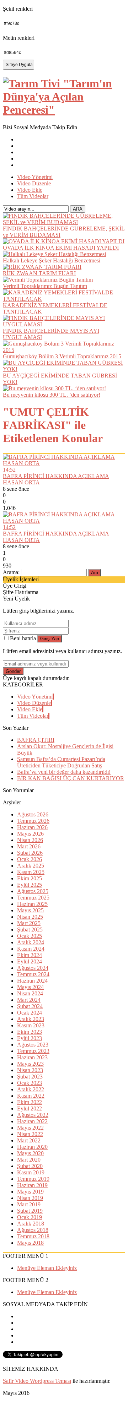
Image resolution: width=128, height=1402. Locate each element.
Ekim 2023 (29, 1032)
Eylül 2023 (29, 1038)
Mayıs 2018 (30, 1243)
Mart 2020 (29, 1160)
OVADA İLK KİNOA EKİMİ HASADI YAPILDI (61, 248)
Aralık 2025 (30, 866)
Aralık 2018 (30, 1224)
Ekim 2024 (29, 955)
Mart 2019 (29, 1204)
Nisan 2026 (30, 840)
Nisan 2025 (30, 917)
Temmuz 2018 (33, 1236)
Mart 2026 (29, 846)
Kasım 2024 (30, 949)
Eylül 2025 (29, 885)
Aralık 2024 (30, 942)
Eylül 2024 (29, 961)
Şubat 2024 (30, 1006)
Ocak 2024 (29, 1013)
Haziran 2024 (32, 981)
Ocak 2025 (29, 936)
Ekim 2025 (29, 878)
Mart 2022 (29, 1140)
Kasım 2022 (30, 1096)
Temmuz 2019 (33, 1179)
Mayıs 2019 (30, 1192)
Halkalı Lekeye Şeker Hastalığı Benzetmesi (51, 260)
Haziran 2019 (32, 1185)
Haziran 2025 (32, 904)
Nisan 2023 (30, 1070)
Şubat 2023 (30, 1077)
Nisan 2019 (30, 1198)
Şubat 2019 (30, 1211)
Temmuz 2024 (33, 974)
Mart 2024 (29, 1000)
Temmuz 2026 (33, 821)
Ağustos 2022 (32, 1115)
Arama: (11, 572)
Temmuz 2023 (33, 1051)
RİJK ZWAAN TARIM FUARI (39, 273)
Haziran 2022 (32, 1121)
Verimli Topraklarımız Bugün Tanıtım (45, 286)
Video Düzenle (34, 183)
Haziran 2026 (32, 827)
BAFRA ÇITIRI (35, 740)
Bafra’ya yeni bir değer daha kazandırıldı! (64, 772)
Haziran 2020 (32, 1147)
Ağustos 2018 (32, 1230)
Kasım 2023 (30, 1025)
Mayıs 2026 (30, 834)
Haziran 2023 (32, 1057)
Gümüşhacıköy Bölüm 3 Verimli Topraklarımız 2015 (62, 356)
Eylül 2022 (29, 1108)
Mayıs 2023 (30, 1064)
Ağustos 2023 (32, 1045)
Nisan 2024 (30, 993)
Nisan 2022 (30, 1134)
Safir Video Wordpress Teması (37, 1381)
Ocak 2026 (29, 859)
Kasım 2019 (30, 1172)
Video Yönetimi (35, 177)
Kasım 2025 (30, 872)
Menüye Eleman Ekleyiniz (47, 1268)
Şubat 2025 (30, 929)
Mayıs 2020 (30, 1153)
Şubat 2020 (30, 1166)
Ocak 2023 (29, 1083)
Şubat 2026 (30, 853)
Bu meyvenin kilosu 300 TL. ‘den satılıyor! (51, 395)
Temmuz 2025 (33, 898)
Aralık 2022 (30, 1089)
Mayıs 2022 (30, 1128)
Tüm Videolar (32, 196)
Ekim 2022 (29, 1102)
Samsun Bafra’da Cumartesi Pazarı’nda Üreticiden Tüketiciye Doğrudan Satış (61, 762)
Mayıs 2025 (30, 910)
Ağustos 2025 (32, 891)
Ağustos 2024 (32, 968)
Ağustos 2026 (32, 814)
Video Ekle (29, 190)
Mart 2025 (29, 923)
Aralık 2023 (30, 1019)
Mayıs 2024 (30, 987)
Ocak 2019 (29, 1217)
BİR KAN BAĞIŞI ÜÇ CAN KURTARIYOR (70, 778)
